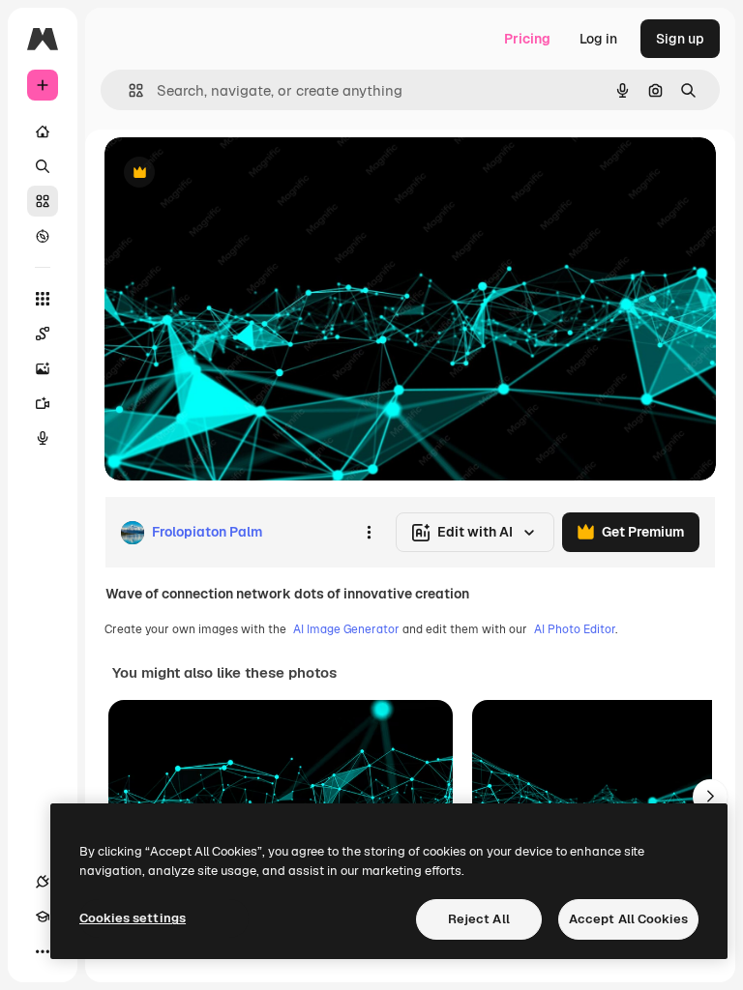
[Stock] (42, 201)
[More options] (368, 532)
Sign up (680, 38)
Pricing (527, 38)
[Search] (42, 166)
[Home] (42, 131)
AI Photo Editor (574, 629)
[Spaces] (42, 333)
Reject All (479, 919)
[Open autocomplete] (128, 90)
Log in (598, 38)
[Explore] (42, 235)
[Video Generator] (42, 403)
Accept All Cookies (628, 919)
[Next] (710, 796)
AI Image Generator (346, 629)
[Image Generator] (42, 368)
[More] (42, 951)
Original (228, 173)
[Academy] (42, 916)
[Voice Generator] (42, 437)
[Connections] (42, 881)
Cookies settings (132, 918)
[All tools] (42, 298)
